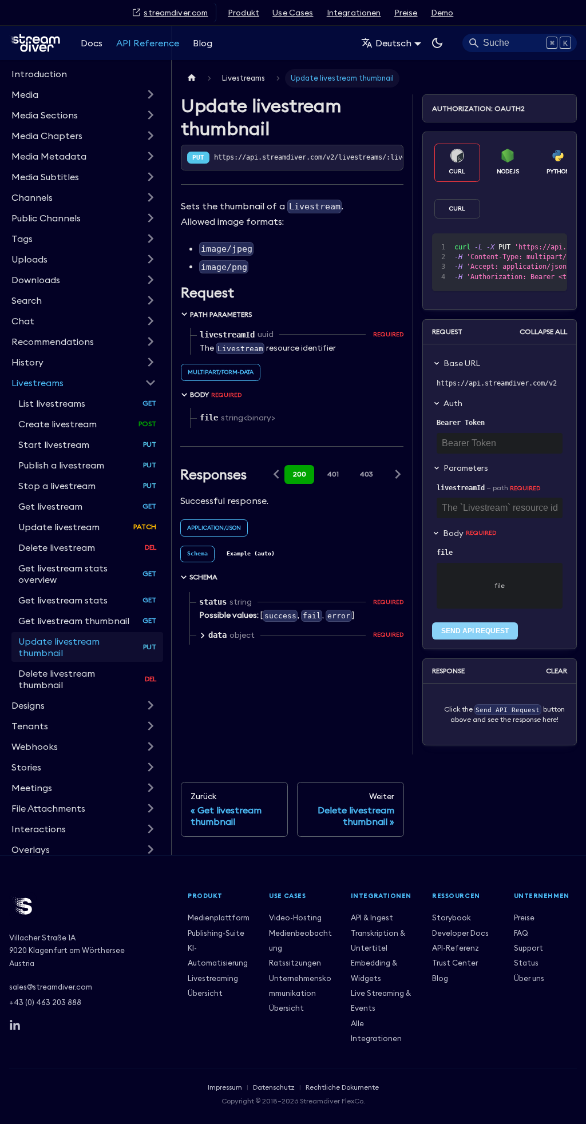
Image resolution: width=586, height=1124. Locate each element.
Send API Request (475, 631)
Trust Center (455, 962)
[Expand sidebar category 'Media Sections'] (150, 115)
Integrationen (354, 12)
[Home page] (192, 78)
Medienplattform (219, 917)
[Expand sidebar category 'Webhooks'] (150, 746)
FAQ (521, 933)
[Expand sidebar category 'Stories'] (150, 767)
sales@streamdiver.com (50, 986)
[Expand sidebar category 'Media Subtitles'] (150, 177)
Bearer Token (461, 423)
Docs (91, 43)
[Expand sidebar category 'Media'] (150, 94)
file (445, 553)
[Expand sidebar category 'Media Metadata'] (150, 156)
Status (526, 962)
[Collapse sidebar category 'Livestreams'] (150, 383)
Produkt (243, 12)
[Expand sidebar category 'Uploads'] (150, 259)
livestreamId (461, 488)
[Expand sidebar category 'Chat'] (150, 321)
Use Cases (292, 12)
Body (469, 533)
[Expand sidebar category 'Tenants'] (150, 726)
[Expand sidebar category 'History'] (150, 362)
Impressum (225, 1087)
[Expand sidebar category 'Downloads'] (150, 280)
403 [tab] (366, 474)
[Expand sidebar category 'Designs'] (150, 705)
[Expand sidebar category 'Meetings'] (150, 788)
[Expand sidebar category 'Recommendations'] (150, 341)
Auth (453, 403)
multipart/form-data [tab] (221, 372)
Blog (202, 43)
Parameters (466, 468)
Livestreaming (213, 978)
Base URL (462, 363)
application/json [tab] (214, 527)
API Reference (147, 43)
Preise (406, 12)
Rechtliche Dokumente (342, 1087)
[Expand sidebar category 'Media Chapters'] (150, 135)
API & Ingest (372, 917)
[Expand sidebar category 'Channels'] (150, 197)
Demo (442, 12)
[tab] (197, 554)
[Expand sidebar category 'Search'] (150, 300)
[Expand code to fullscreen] (553, 247)
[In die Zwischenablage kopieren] (532, 247)
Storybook (451, 917)
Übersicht (205, 993)
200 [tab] (299, 474)
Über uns (529, 978)
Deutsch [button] (393, 43)
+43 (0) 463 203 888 (45, 1002)
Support (528, 947)
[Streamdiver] (89, 906)
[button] (84, 808)
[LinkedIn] (15, 1025)
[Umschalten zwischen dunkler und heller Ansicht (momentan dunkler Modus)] (437, 43)
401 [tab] (333, 474)
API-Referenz (455, 947)
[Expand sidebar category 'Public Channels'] (150, 218)
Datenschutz (274, 1087)
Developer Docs (460, 933)
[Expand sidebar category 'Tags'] (150, 238)
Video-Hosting (295, 917)
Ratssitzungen (295, 962)
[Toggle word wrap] (511, 247)
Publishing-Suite (216, 933)
